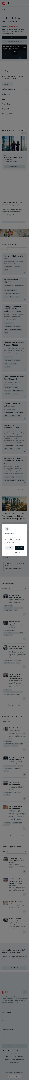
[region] (14, 540)
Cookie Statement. (11, 542)
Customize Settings (14, 552)
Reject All (9, 548)
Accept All (19, 548)
